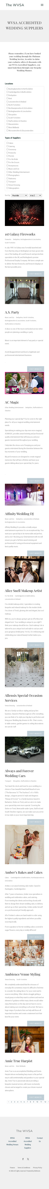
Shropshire (13, 114)
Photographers (14, 175)
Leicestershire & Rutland (17, 102)
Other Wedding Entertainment (19, 172)
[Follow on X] (28, 1159)
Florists (11, 156)
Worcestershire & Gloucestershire (21, 131)
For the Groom (14, 162)
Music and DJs (14, 169)
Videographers (14, 188)
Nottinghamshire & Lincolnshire (20, 111)
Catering (12, 146)
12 (45, 1102)
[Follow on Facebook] (23, 1159)
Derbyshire (12, 95)
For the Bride (13, 159)
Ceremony (12, 149)
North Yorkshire (14, 105)
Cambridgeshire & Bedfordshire (20, 92)
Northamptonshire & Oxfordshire (20, 108)
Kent (10, 98)
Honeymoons (13, 166)
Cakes (11, 143)
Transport (12, 182)
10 (37, 1102)
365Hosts (37, 1171)
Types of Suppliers (13, 138)
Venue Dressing (14, 185)
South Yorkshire (14, 118)
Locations (9, 83)
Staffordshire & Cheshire (18, 121)
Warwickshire (13, 124)
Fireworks (12, 153)
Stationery (12, 178)
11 (41, 1102)
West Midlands (14, 127)
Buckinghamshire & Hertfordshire (21, 89)
